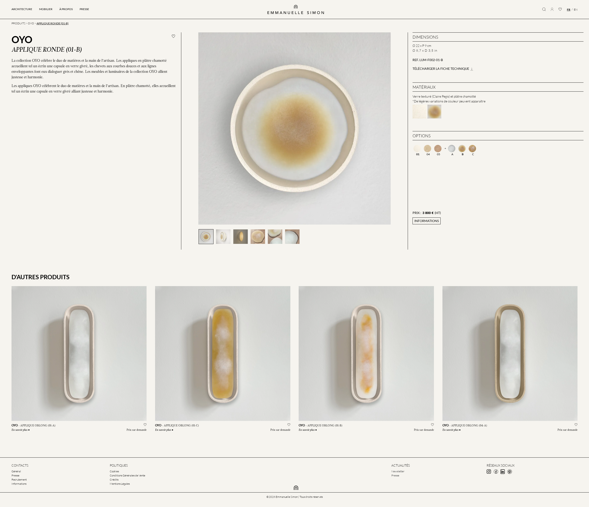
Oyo (31, 23)
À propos (66, 9)
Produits (18, 23)
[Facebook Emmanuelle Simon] (496, 471)
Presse (84, 9)
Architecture (22, 9)
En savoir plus (19, 430)
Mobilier (45, 9)
